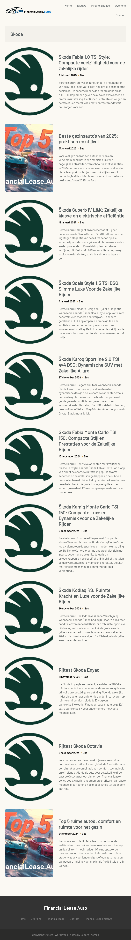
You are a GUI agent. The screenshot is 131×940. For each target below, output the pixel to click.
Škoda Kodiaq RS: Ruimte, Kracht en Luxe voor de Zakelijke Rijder (92, 595)
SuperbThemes (90, 934)
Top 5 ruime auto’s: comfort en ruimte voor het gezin (90, 824)
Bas (82, 75)
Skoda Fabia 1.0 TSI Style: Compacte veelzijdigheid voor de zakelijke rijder (92, 62)
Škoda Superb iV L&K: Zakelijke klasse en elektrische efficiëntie (92, 212)
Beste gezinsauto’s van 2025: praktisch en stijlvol (88, 138)
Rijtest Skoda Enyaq (79, 670)
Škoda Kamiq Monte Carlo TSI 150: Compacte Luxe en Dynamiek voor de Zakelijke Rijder (88, 515)
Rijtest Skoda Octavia (80, 746)
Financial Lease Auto (65, 908)
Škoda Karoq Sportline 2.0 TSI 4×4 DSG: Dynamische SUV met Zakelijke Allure (90, 364)
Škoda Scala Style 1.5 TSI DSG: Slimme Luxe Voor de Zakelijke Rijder (90, 288)
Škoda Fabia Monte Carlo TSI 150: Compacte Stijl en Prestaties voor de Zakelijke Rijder (87, 440)
